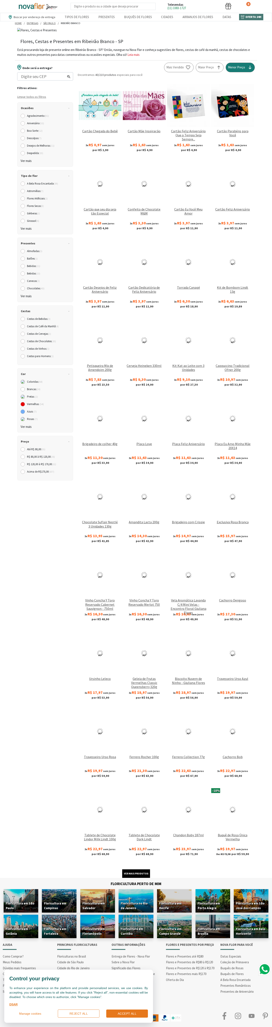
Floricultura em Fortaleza (55, 931)
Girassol (33, 221)
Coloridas (34, 382)
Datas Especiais (230, 956)
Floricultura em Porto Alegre (209, 905)
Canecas (33, 281)
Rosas (32, 419)
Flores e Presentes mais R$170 (186, 974)
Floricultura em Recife (170, 905)
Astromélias (35, 191)
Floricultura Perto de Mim (136, 883)
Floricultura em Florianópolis (93, 931)
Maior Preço (206, 67)
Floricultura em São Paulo (20, 905)
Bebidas (33, 266)
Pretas (32, 396)
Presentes (106, 17)
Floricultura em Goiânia (17, 931)
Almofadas (34, 251)
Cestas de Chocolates (41, 341)
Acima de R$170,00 (40, 471)
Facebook (224, 1016)
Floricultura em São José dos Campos (250, 905)
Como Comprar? (13, 956)
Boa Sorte (34, 131)
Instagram (238, 1016)
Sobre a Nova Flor (123, 962)
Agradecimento (38, 116)
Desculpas (34, 138)
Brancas (33, 389)
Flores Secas (35, 206)
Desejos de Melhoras (40, 145)
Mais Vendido (175, 67)
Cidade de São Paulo (70, 962)
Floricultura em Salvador (93, 905)
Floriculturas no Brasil (71, 956)
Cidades (167, 17)
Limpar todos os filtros (31, 97)
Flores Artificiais (37, 198)
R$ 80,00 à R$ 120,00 (41, 457)
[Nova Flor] (38, 6)
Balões (32, 258)
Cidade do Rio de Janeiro (73, 968)
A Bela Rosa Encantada (42, 183)
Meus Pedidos (12, 962)
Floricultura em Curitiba (132, 931)
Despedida (35, 153)
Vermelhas (35, 404)
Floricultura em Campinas (55, 905)
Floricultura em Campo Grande (170, 931)
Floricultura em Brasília (209, 931)
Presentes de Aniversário (237, 991)
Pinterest (265, 1016)
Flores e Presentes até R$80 (184, 956)
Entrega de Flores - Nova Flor (131, 956)
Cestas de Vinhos (38, 349)
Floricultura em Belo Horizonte (250, 931)
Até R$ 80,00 (36, 449)
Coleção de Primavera (234, 962)
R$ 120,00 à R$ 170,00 (41, 464)
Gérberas (33, 213)
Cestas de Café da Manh (43, 326)
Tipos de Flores (77, 17)
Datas (226, 17)
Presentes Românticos (235, 986)
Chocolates (35, 288)
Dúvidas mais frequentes (19, 968)
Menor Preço (236, 67)
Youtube (251, 1016)
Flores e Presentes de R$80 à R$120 (189, 962)
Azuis (32, 411)
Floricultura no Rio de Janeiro (134, 905)
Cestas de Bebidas (38, 319)
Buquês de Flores (138, 17)
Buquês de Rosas (232, 968)
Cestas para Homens (40, 356)
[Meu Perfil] (212, 6)
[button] (196, 6)
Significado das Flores (126, 968)
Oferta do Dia (175, 980)
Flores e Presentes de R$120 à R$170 (190, 968)
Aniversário (35, 123)
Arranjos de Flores (198, 17)
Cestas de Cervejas (39, 334)
